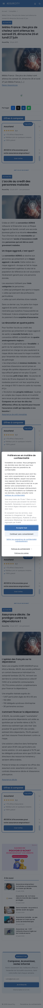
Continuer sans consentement (21, 534)
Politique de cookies (21, 553)
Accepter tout (21, 528)
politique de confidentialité (15, 495)
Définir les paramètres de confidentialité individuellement (22, 540)
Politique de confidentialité (20, 549)
